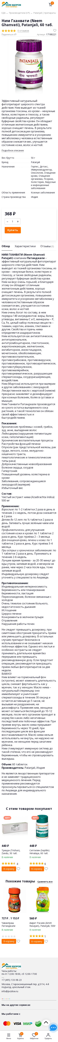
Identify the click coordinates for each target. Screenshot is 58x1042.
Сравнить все (45, 881)
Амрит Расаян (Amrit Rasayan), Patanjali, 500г (42, 924)
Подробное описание (13, 150)
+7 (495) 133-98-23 (12, 979)
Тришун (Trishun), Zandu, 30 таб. (11, 852)
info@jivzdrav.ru (10, 991)
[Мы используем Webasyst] (6, 998)
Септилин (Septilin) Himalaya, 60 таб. (39, 852)
